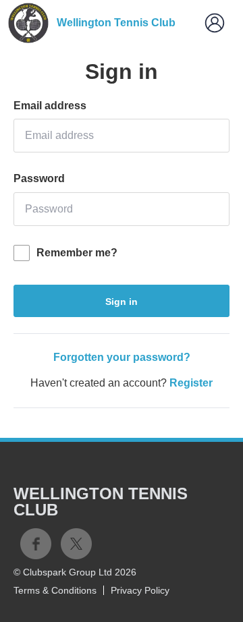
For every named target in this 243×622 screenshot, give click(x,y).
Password (39, 178)
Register (191, 383)
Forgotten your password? (121, 357)
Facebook (35, 543)
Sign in (121, 301)
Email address (50, 105)
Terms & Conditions (55, 590)
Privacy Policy (140, 590)
